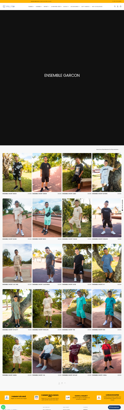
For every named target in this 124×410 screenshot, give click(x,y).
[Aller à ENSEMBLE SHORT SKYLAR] (76, 354)
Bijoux (66, 6)
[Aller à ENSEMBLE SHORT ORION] (47, 172)
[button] (115, 6)
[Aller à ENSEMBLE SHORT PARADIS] (106, 217)
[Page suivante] (65, 383)
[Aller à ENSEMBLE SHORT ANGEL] (17, 354)
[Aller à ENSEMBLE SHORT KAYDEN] (106, 172)
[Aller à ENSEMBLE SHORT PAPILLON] (47, 308)
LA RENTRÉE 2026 (56, 6)
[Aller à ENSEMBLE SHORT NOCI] (47, 217)
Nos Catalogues (97, 6)
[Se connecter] (118, 6)
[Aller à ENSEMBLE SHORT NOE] (106, 308)
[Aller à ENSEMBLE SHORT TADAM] (76, 217)
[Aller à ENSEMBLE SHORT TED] (76, 308)
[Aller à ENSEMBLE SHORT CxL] (47, 354)
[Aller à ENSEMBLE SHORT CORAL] (106, 354)
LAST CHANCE (85, 6)
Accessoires (74, 6)
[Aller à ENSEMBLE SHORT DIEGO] (17, 172)
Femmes (30, 6)
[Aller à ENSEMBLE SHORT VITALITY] (17, 308)
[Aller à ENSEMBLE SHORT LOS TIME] (17, 263)
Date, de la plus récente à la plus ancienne (107, 149)
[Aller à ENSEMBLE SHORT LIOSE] (76, 263)
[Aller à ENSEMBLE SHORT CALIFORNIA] (47, 263)
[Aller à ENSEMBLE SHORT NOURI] (17, 217)
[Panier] (120, 6)
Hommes (38, 6)
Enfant (46, 6)
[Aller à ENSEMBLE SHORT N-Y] (106, 263)
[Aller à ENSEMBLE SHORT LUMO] (76, 172)
